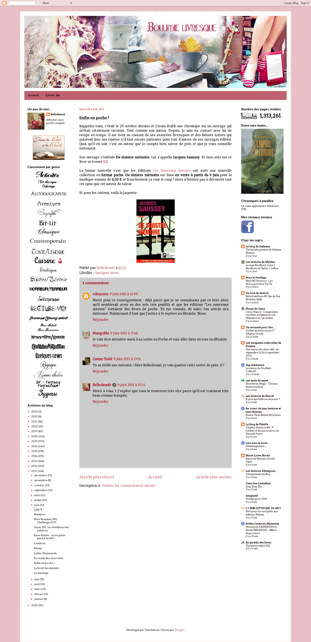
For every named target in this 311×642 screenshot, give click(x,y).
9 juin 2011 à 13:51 (127, 359)
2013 (34, 461)
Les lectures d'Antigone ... (262, 470)
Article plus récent (96, 477)
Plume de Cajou (255, 308)
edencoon (100, 294)
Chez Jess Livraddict (258, 483)
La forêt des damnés (46, 568)
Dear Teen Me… (255, 486)
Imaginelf (252, 495)
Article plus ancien (214, 477)
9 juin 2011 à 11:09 (124, 294)
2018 (34, 436)
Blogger (179, 629)
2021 (34, 421)
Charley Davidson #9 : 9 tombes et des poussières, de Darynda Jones (262, 430)
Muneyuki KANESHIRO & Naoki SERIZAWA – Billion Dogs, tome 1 (261, 530)
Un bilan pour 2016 (256, 498)
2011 (34, 471)
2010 (35, 605)
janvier (39, 598)
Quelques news (107, 273)
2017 (34, 441)
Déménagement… (256, 446)
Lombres (39, 543)
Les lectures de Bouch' (260, 395)
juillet (38, 500)
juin (37, 504)
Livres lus (53, 95)
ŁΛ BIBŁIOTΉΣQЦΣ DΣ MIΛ (263, 508)
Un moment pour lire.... (260, 327)
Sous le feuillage (256, 277)
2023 (34, 411)
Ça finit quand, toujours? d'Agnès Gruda (260, 332)
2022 (34, 416)
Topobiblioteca (255, 365)
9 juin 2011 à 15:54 (131, 385)
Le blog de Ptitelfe (257, 424)
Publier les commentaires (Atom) (129, 486)
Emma (38, 548)
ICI (105, 162)
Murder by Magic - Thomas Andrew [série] (262, 385)
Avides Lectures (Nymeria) (262, 523)
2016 (34, 446)
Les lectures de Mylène (260, 261)
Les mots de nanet (257, 380)
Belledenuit (102, 385)
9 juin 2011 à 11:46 (124, 333)
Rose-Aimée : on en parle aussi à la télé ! (49, 537)
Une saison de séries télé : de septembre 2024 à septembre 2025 (262, 352)
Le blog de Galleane (258, 246)
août (37, 495)
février (39, 594)
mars (37, 589)
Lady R (38, 509)
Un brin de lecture (257, 293)
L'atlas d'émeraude (45, 553)
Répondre (100, 320)
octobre (39, 485)
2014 (34, 456)
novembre (41, 480)
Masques (39, 514)
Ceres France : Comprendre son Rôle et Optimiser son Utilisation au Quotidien (262, 315)
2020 (35, 426)
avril (37, 584)
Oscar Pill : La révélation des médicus (51, 529)
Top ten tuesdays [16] (258, 545)
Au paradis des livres (258, 542)
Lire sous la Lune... (257, 442)
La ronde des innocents (48, 558)
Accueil (33, 95)
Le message (41, 572)
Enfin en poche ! (44, 563)
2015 (34, 451)
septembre (41, 490)
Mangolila (101, 333)
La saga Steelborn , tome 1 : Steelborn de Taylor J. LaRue (262, 267)
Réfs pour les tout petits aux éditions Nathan (262, 513)
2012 (34, 466)
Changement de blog (258, 474)
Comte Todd (102, 359)
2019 (34, 431)
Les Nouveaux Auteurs (172, 171)
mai (37, 579)
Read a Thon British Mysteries (263, 415)
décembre (41, 475)
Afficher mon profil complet (55, 121)
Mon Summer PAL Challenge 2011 (45, 520)
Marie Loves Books (258, 455)
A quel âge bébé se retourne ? (263, 399)
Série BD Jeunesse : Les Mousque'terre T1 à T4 (259, 282)
